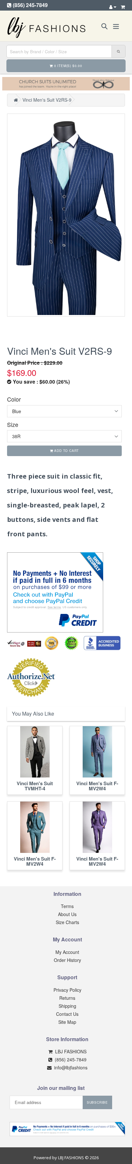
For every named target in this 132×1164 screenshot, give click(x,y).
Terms (67, 906)
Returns (67, 998)
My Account (67, 952)
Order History (67, 960)
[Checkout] (123, 7)
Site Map (67, 1022)
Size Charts (67, 922)
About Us (67, 914)
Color (14, 399)
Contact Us (67, 1014)
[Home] (16, 100)
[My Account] (112, 7)
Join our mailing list (61, 1088)
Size (12, 425)
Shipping (67, 1006)
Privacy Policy (67, 990)
